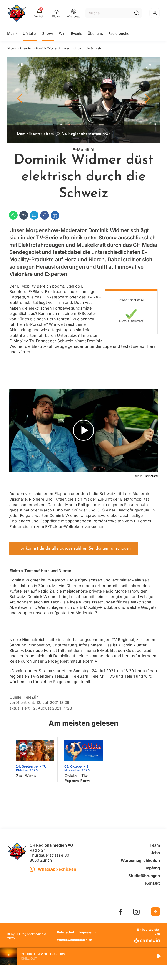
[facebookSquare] (120, 911)
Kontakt (152, 883)
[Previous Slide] (19, 100)
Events (76, 33)
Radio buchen (120, 33)
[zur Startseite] (16, 13)
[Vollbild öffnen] (148, 66)
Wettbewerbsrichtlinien (74, 940)
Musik (12, 33)
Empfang (151, 868)
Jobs (155, 853)
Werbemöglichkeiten (140, 860)
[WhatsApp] (13, 215)
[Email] (34, 215)
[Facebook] (44, 215)
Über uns (95, 33)
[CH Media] (146, 940)
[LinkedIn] (55, 215)
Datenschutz (66, 932)
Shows (48, 33)
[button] (73, 13)
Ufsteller (30, 33)
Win (62, 33)
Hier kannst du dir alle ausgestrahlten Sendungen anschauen (73, 548)
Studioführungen (144, 875)
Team (155, 845)
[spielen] (158, 956)
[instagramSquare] (136, 911)
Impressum (87, 932)
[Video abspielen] (83, 430)
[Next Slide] (147, 100)
